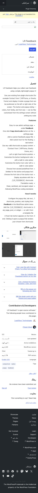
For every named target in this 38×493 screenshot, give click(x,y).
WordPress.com (29, 448)
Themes (15, 418)
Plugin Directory (31, 9)
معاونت (31, 77)
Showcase (14, 414)
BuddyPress (30, 458)
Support (33, 434)
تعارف (34, 414)
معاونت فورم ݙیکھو (31, 402)
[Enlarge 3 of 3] (33, 245)
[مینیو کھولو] (3, 3)
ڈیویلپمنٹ (31, 72)
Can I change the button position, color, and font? (27, 283)
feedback (11, 368)
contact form (6, 364)
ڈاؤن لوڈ (32, 49)
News (34, 418)
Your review (32, 388)
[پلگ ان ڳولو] (15, 22)
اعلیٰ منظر (32, 373)
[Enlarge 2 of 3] (16, 233)
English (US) (6, 359)
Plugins (15, 421)
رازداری (33, 425)
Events (15, 434)
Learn (34, 431)
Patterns (15, 425)
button (13, 364)
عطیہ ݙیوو (14, 438)
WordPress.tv (30, 441)
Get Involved (13, 431)
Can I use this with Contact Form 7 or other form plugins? (25, 268)
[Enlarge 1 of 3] (33, 233)
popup (5, 368)
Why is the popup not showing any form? (28, 290)
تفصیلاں (31, 57)
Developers (32, 438)
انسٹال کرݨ (30, 67)
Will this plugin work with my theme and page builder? (26, 297)
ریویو (32, 62)
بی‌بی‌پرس (32, 454)
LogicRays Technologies (27, 44)
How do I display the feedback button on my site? (25, 275)
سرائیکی (28, 467)
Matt (33, 451)
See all (4, 388)
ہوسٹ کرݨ (32, 421)
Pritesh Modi (27, 327)
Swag (15, 441)
